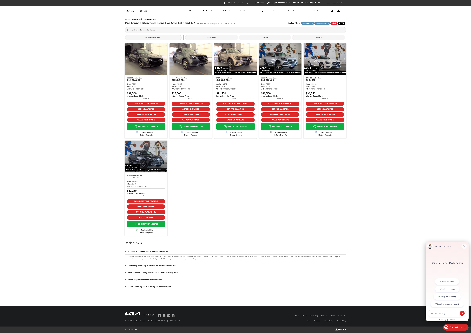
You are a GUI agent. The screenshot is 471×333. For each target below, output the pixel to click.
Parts (333, 316)
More (145, 98)
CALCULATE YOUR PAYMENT (146, 104)
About (315, 11)
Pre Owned (207, 11)
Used (304, 316)
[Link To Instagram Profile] (173, 316)
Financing (259, 11)
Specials (243, 11)
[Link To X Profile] (164, 316)
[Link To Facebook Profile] (159, 316)
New (191, 11)
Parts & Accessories (295, 11)
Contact (341, 316)
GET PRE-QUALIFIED (146, 109)
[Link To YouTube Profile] (169, 316)
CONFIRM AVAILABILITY (146, 114)
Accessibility (341, 321)
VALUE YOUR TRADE (146, 120)
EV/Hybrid (225, 11)
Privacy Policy (328, 321)
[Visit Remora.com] (340, 330)
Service (275, 11)
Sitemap (317, 321)
